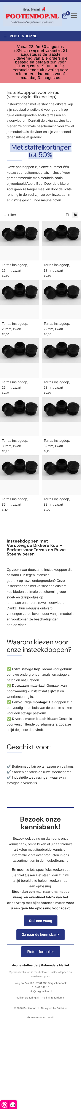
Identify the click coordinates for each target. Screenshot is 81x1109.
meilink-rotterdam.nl (53, 997)
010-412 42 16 (40, 987)
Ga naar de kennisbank (40, 934)
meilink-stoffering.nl (27, 997)
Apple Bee (34, 183)
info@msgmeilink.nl (40, 991)
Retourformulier (40, 952)
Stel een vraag (40, 921)
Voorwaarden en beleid (40, 1017)
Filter (12, 215)
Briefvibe (62, 1008)
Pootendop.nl (31, 1008)
